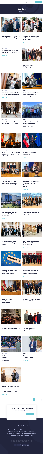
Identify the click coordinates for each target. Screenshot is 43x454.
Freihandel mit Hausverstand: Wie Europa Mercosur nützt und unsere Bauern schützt (11, 271)
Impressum (24, 450)
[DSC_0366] (32, 309)
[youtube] (23, 445)
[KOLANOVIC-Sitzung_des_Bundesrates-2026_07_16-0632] (11, 73)
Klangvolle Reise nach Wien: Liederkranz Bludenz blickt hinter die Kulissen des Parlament (11, 183)
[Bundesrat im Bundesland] (32, 102)
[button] (4, 41)
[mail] (28, 445)
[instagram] (20, 445)
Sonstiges (6, 48)
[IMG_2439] (32, 221)
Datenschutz (19, 450)
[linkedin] (25, 445)
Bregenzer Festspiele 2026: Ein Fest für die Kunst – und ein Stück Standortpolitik (32, 37)
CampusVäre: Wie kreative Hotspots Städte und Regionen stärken (10, 242)
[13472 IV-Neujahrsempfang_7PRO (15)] (11, 336)
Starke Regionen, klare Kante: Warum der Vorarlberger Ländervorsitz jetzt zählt (31, 94)
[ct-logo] (5, 1)
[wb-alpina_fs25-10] (11, 367)
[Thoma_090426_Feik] (32, 133)
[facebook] (15, 445)
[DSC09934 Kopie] (32, 336)
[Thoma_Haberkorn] (32, 192)
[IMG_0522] (11, 309)
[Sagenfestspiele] (1, 46)
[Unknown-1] (11, 192)
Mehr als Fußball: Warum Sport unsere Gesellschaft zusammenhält (10, 213)
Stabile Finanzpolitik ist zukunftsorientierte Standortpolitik (8, 301)
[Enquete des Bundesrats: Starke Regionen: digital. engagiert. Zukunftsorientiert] (32, 162)
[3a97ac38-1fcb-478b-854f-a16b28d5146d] (11, 133)
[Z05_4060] (11, 102)
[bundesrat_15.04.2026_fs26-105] (11, 221)
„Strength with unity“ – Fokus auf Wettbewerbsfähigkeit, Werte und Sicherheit (11, 123)
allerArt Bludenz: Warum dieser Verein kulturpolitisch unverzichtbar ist (31, 242)
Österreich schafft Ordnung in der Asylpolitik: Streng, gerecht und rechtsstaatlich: (11, 154)
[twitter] (18, 445)
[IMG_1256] (11, 162)
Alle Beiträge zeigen (21, 11)
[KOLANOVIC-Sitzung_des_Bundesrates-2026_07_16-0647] (32, 73)
